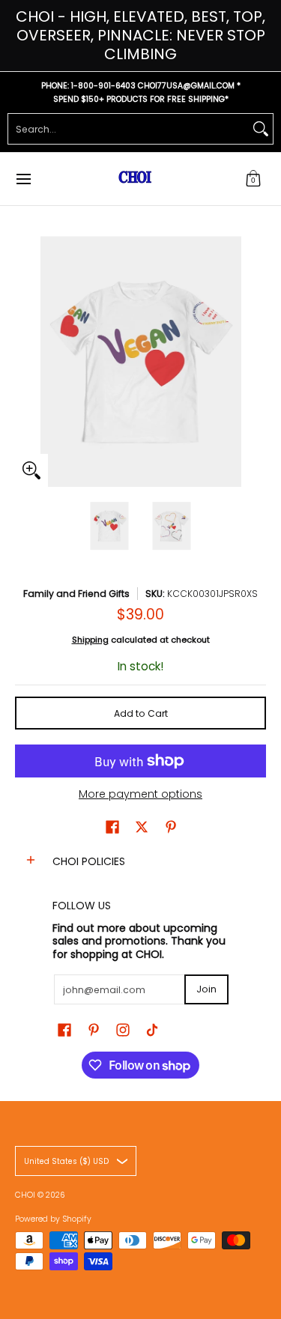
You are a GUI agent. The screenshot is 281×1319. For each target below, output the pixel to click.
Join (206, 989)
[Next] (255, 361)
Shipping (90, 640)
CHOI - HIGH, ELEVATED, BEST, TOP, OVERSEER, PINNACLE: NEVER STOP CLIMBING (140, 35)
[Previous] (25, 361)
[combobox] (128, 129)
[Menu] (23, 179)
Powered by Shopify (53, 1219)
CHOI (26, 1195)
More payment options (140, 794)
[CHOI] (135, 179)
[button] (253, 179)
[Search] (261, 129)
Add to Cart (141, 713)
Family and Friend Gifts (76, 593)
